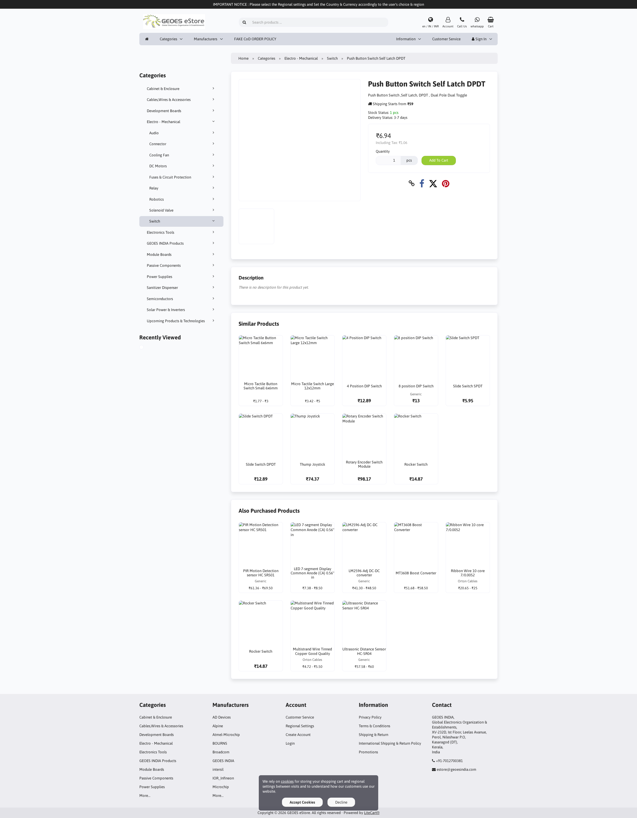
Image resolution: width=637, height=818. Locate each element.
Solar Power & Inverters (166, 310)
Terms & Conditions (374, 726)
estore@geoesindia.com (456, 769)
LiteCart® (371, 813)
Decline (341, 802)
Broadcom (220, 752)
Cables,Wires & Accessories (169, 99)
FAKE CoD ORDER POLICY (255, 39)
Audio (154, 133)
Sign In (480, 39)
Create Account (298, 734)
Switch (154, 221)
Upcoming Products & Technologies (176, 321)
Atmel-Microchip (226, 734)
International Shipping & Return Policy (390, 743)
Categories (168, 39)
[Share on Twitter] (433, 183)
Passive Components (164, 265)
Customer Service (446, 39)
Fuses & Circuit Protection (170, 177)
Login (290, 743)
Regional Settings (300, 726)
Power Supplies (159, 276)
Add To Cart (438, 160)
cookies (287, 781)
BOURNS (219, 743)
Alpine (217, 726)
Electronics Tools (160, 232)
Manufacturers (205, 39)
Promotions (368, 752)
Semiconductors (160, 299)
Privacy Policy (370, 717)
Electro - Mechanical (163, 122)
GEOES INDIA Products (165, 243)
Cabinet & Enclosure (163, 89)
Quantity (383, 151)
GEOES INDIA (223, 761)
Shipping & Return (373, 734)
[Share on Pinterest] (445, 183)
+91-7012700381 (449, 761)
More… (144, 795)
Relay (153, 188)
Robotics (156, 199)
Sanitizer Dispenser (162, 287)
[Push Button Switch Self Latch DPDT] (147, 348)
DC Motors (158, 166)
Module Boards (159, 254)
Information (406, 39)
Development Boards (164, 111)
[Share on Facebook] (421, 183)
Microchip (220, 787)
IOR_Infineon (223, 778)
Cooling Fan (159, 155)
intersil (217, 769)
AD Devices (221, 717)
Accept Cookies (302, 802)
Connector (157, 144)
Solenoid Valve (161, 210)
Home (243, 58)
